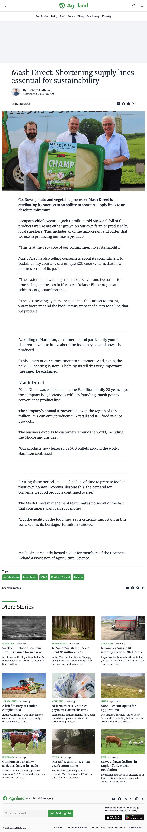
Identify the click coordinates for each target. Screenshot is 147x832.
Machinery (93, 16)
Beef (62, 16)
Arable (71, 16)
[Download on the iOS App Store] (113, 817)
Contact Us (59, 827)
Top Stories (42, 16)
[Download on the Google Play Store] (134, 817)
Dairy (54, 16)
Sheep (81, 16)
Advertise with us (116, 827)
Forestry (106, 16)
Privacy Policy (98, 827)
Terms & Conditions (78, 827)
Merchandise (134, 827)
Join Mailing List (60, 813)
